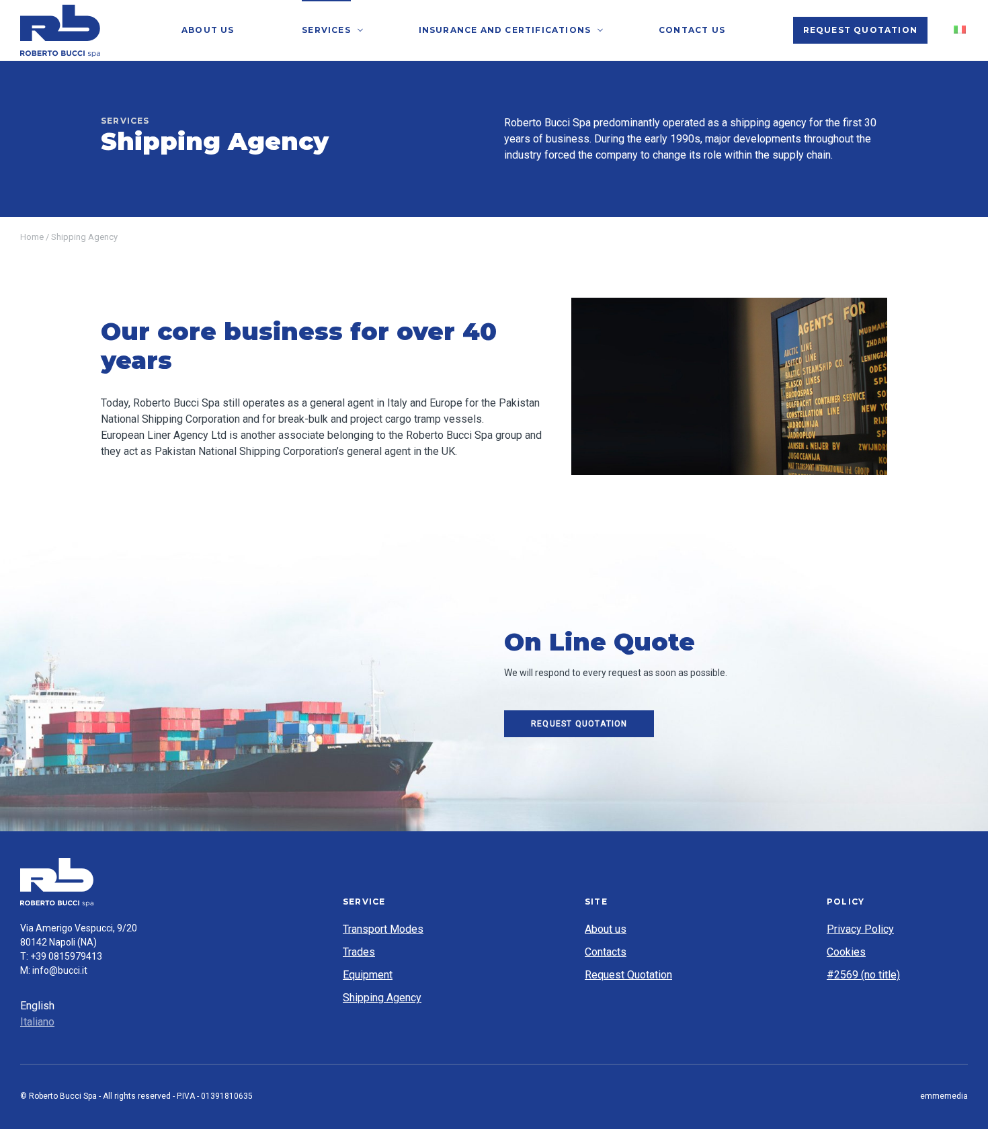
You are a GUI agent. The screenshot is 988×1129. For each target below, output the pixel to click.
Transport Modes (383, 929)
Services (326, 30)
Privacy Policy (860, 929)
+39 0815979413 (66, 956)
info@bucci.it (59, 970)
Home (32, 237)
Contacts (605, 952)
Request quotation (579, 723)
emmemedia (944, 1096)
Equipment (368, 974)
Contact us (692, 30)
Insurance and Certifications (505, 30)
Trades (359, 952)
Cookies (846, 952)
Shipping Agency (382, 997)
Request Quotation (860, 30)
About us (208, 30)
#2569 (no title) (863, 974)
